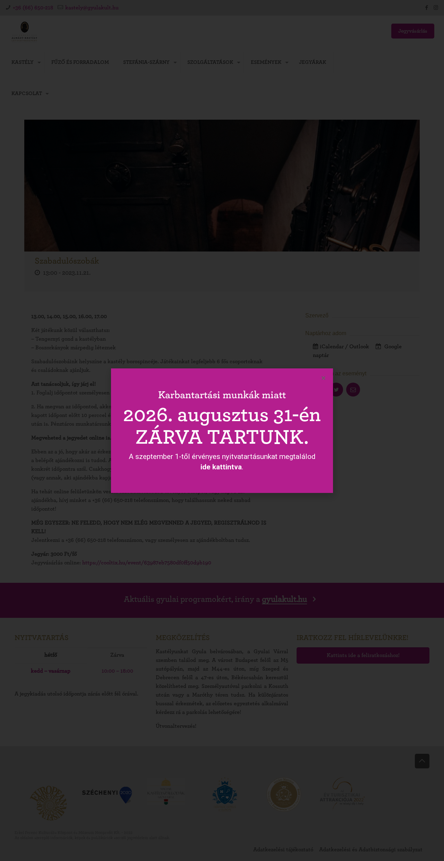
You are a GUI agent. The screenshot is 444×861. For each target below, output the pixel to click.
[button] (323, 378)
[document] (222, 430)
